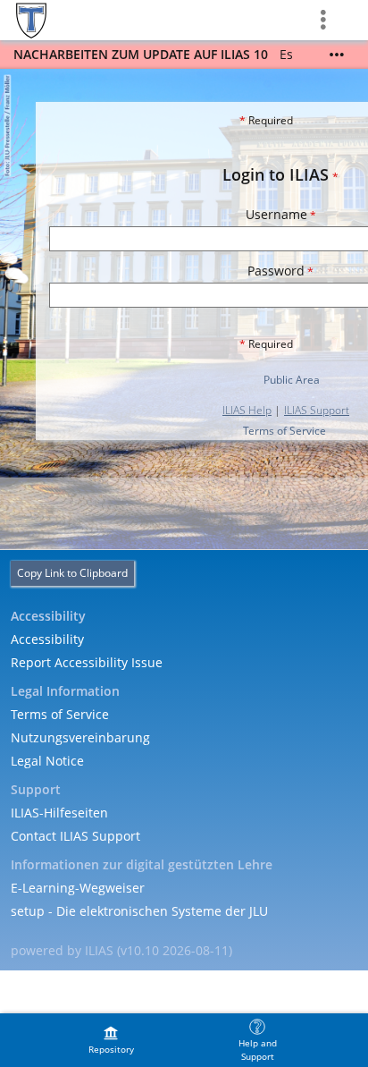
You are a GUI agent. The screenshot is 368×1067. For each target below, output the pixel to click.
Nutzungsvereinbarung (80, 737)
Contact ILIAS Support (75, 835)
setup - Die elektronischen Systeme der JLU (139, 910)
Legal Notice (47, 760)
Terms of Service (284, 430)
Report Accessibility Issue (87, 662)
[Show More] (337, 54)
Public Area (291, 379)
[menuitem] (110, 1040)
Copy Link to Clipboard (72, 572)
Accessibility (47, 639)
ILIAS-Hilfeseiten (59, 812)
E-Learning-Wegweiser (78, 887)
